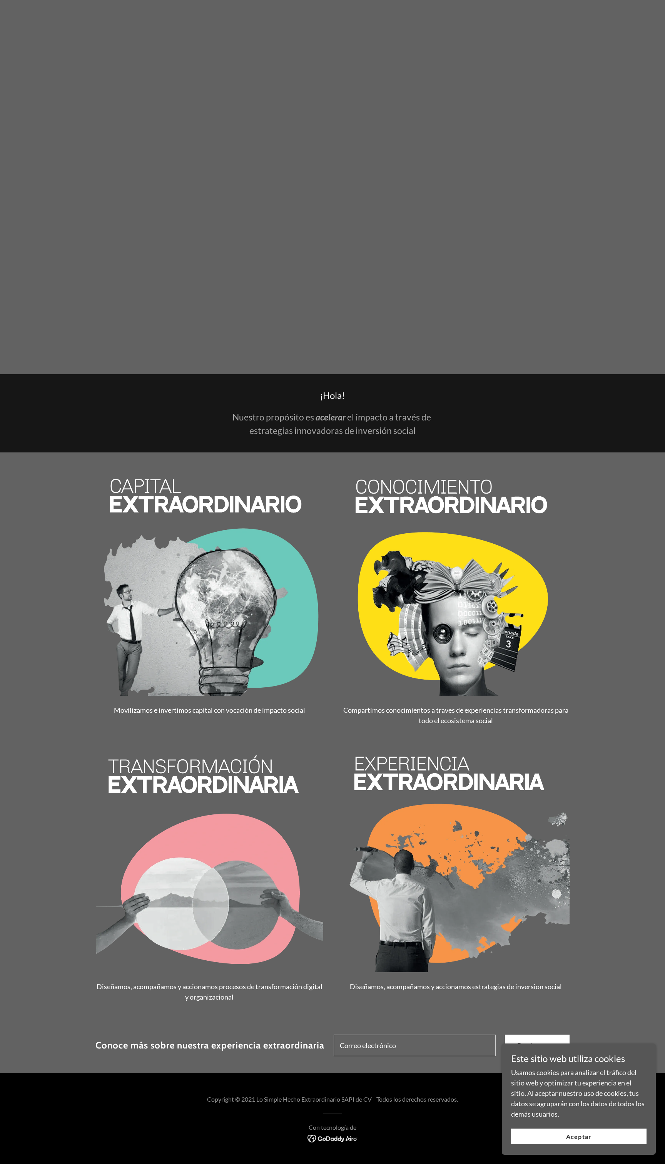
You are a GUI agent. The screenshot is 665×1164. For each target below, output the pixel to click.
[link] (332, 1138)
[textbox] (415, 1045)
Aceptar (578, 1136)
